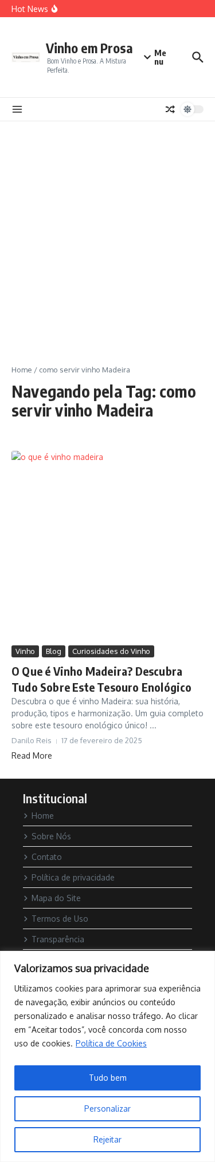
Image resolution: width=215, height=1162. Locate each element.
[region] (107, 1056)
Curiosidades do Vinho (111, 651)
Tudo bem (108, 1077)
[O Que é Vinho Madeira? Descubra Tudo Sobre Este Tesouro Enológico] (107, 547)
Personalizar (107, 1108)
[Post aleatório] (170, 109)
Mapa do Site (56, 898)
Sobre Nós (51, 836)
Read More (31, 755)
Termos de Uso (60, 918)
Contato (47, 857)
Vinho (25, 651)
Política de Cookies (111, 1043)
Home (21, 369)
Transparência (58, 939)
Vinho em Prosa (89, 47)
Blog (53, 651)
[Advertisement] (107, 234)
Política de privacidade (73, 877)
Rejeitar (107, 1139)
